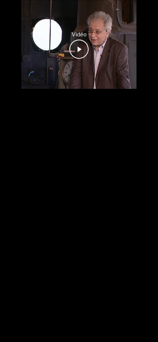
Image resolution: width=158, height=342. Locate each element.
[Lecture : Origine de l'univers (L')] (79, 49)
